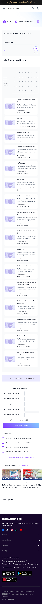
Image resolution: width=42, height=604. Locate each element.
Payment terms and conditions (14, 561)
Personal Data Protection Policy (14, 564)
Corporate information (10, 567)
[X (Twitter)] (7, 530)
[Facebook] (3, 530)
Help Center (25, 567)
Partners (35, 567)
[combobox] (29, 420)
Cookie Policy (33, 564)
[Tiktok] (16, 530)
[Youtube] (21, 530)
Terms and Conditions (10, 557)
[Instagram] (12, 530)
